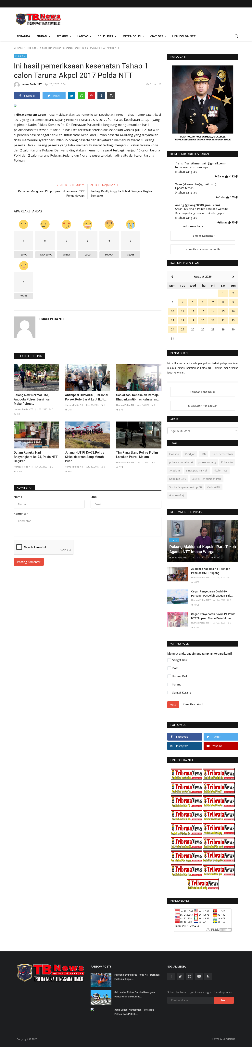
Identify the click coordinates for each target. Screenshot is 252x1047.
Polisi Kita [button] (106, 36)
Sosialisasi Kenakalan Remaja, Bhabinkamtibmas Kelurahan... (137, 397)
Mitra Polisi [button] (132, 36)
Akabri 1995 (221, 470)
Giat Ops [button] (157, 36)
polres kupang (207, 462)
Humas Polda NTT (32, 84)
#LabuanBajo (177, 495)
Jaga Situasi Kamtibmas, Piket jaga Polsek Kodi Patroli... (134, 1012)
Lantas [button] (83, 36)
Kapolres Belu (177, 479)
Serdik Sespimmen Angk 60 (185, 487)
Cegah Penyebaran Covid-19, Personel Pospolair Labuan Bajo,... (212, 593)
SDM (203, 454)
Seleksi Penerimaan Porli (206, 479)
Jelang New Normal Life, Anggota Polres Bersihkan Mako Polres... (32, 399)
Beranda (23, 36)
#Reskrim (175, 470)
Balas (221, 176)
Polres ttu (227, 462)
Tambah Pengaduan (203, 392)
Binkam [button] (42, 36)
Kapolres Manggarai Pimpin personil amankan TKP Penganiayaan (51, 193)
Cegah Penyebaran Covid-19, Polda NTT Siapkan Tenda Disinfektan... (213, 616)
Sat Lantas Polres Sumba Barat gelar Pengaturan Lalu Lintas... (135, 994)
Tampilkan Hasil (193, 704)
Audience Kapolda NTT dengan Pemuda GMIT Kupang (210, 571)
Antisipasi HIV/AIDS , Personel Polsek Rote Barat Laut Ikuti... (86, 397)
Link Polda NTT (184, 36)
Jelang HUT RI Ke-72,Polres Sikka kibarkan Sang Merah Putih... (84, 457)
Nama (18, 497)
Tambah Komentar (203, 235)
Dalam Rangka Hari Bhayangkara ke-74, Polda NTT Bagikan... (36, 457)
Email (94, 497)
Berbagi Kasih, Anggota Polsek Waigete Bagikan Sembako (122, 193)
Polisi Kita (31, 47)
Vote (173, 705)
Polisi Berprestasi (222, 454)
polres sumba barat (181, 462)
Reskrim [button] (63, 36)
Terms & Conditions (223, 1039)
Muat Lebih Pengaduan (202, 405)
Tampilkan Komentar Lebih (203, 249)
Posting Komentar (28, 562)
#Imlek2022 (213, 487)
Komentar (24, 487)
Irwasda (174, 454)
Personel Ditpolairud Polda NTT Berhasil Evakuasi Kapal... (136, 977)
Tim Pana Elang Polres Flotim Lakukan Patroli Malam (137, 455)
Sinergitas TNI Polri (197, 470)
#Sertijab (189, 454)
